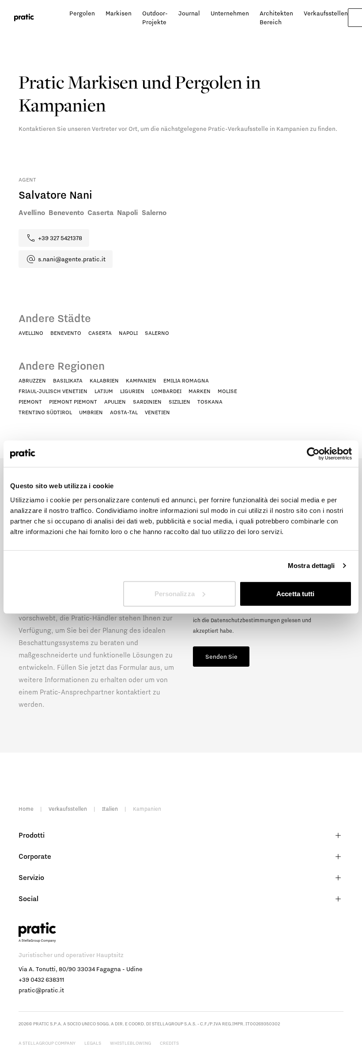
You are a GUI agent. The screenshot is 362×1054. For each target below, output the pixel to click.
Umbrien (91, 412)
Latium (103, 391)
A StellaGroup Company (47, 1043)
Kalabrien (104, 380)
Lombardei (166, 391)
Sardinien (147, 401)
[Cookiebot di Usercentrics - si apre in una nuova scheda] (313, 453)
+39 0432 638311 (41, 979)
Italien (110, 808)
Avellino (31, 333)
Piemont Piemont (73, 401)
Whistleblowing (130, 1043)
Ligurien (132, 391)
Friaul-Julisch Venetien (53, 391)
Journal (189, 13)
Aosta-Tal (124, 412)
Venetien (157, 412)
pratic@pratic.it (41, 990)
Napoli (128, 333)
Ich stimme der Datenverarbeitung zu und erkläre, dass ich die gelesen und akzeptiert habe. (264, 620)
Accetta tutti (295, 593)
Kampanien (141, 380)
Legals (92, 1043)
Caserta (100, 333)
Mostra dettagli (311, 565)
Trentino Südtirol (45, 412)
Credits (169, 1043)
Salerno (157, 333)
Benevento (65, 333)
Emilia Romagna (186, 380)
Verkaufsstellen (326, 13)
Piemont (30, 401)
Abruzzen (32, 380)
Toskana (209, 401)
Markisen (119, 13)
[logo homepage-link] (24, 17)
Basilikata (68, 380)
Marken (200, 391)
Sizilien (179, 401)
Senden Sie (221, 657)
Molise (227, 391)
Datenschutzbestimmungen (245, 620)
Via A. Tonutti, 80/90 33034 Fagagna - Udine (81, 969)
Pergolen (82, 13)
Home (26, 808)
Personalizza (175, 593)
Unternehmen (230, 13)
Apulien (115, 401)
